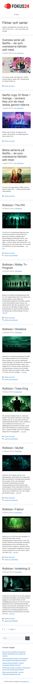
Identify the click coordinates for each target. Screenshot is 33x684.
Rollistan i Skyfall (12, 447)
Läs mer (4, 313)
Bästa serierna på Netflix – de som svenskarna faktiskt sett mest (14, 154)
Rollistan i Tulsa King (15, 388)
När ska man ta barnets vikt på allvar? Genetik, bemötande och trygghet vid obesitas (14, 654)
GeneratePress (25, 681)
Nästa (13, 629)
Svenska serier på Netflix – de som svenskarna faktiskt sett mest (14, 44)
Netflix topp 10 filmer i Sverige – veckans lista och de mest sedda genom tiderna (16, 99)
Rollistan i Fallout (13, 509)
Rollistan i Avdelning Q (16, 568)
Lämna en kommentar (11, 255)
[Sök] (27, 638)
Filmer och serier (9, 86)
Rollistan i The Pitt (13, 205)
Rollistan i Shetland (14, 329)
